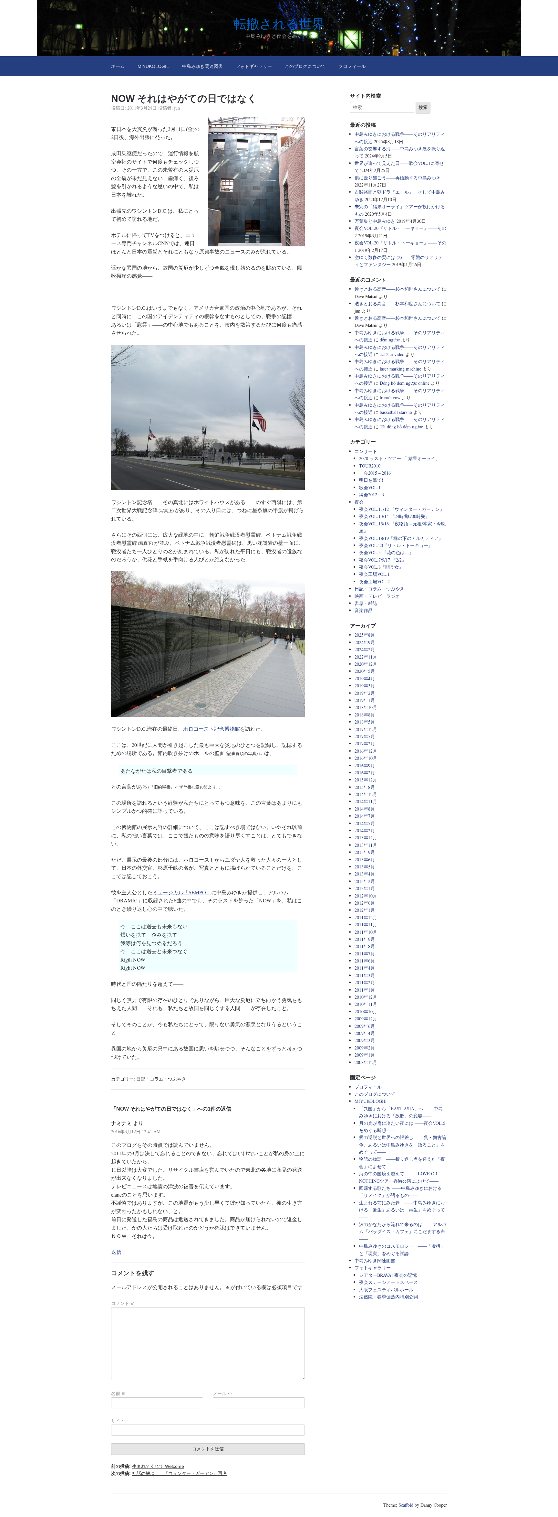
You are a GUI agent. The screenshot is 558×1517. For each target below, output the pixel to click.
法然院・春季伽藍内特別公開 (388, 1297)
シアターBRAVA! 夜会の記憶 (388, 1275)
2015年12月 (366, 780)
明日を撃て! (371, 480)
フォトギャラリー (254, 66)
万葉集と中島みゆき (375, 221)
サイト (118, 1420)
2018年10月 (366, 707)
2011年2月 (365, 982)
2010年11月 (366, 1004)
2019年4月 (365, 678)
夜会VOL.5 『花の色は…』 (386, 552)
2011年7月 (365, 954)
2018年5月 (365, 722)
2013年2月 (365, 881)
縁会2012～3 (371, 494)
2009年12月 (366, 1019)
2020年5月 (365, 671)
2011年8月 (365, 946)
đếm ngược (390, 340)
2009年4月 (365, 1033)
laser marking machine (400, 369)
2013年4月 (365, 874)
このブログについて (305, 66)
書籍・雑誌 (366, 603)
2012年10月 (366, 896)
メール (222, 1393)
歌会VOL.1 (370, 487)
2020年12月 (366, 664)
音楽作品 (364, 610)
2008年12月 (366, 1062)
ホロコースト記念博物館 (211, 728)
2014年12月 (366, 794)
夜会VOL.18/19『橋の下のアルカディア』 (401, 538)
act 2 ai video (392, 354)
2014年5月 (365, 823)
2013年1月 (365, 888)
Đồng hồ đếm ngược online (404, 383)
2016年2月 (365, 772)
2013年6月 (365, 859)
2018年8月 (365, 715)
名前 (118, 1393)
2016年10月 (366, 758)
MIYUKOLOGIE (153, 66)
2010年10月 (366, 1011)
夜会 (359, 502)
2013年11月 (366, 845)
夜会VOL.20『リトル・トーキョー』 (396, 545)
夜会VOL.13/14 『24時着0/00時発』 (394, 516)
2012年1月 (365, 910)
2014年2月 (365, 830)
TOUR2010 (369, 466)
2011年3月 (365, 975)
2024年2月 (365, 649)
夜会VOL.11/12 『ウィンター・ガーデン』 (401, 509)
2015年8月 (365, 787)
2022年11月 (366, 657)
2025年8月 (365, 635)
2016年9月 (365, 765)
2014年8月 (365, 809)
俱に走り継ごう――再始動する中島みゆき (397, 178)
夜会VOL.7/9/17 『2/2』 (382, 560)
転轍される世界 (279, 24)
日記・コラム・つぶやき (161, 1079)
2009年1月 (365, 1055)
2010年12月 (366, 997)
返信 (116, 1251)
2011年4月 (365, 968)
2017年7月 (365, 736)
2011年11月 (366, 924)
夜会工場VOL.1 (374, 574)
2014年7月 (365, 816)
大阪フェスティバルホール (386, 1289)
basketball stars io (396, 412)
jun (177, 108)
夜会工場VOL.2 (374, 581)
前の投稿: (147, 1466)
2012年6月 (365, 903)
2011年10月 (366, 932)
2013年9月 (365, 852)
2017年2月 (365, 743)
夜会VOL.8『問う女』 (381, 567)
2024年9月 (365, 642)
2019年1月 (365, 700)
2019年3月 (365, 686)
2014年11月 (366, 801)
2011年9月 (365, 939)
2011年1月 (365, 990)
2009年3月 (365, 1040)
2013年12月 (366, 837)
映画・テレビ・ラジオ (377, 596)
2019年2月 (365, 693)
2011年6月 (365, 961)
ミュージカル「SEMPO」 (181, 892)
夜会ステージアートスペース (388, 1282)
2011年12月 (366, 917)
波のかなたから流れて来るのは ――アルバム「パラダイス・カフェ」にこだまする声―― (402, 1231)
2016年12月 (366, 751)
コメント (123, 1303)
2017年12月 (366, 729)
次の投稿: (169, 1473)
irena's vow (390, 397)
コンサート (366, 451)
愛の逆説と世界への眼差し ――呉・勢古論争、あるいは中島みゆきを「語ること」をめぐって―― (402, 1144)
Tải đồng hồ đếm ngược (401, 427)
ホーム (118, 66)
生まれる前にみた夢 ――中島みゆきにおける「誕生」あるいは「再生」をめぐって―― (402, 1210)
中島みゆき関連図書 (202, 66)
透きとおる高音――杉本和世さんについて (397, 289)
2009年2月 (365, 1048)
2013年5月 (365, 867)
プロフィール (352, 66)
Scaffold (405, 1505)
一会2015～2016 (375, 473)
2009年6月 (365, 1026)
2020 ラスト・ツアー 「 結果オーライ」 (399, 458)
